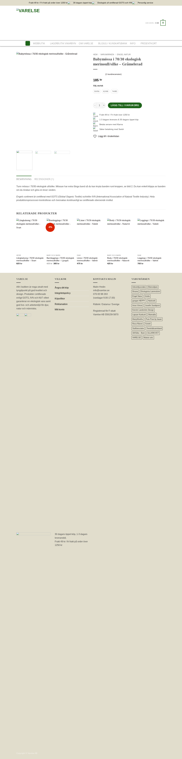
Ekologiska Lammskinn (150, 291)
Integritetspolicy (63, 293)
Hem (95, 54)
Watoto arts (148, 338)
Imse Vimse (137, 305)
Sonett (148, 324)
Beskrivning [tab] (24, 179)
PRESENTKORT (149, 43)
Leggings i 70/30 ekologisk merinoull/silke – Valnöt (149, 259)
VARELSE (136, 338)
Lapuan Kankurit (139, 315)
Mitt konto (59, 309)
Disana (135, 291)
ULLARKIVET (153, 333)
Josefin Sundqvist (152, 305)
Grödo (147, 296)
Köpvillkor (60, 298)
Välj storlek (98, 86)
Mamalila (152, 315)
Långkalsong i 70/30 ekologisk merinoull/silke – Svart (30, 259)
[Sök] (27, 43)
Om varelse (86, 43)
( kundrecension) (113, 74)
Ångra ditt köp (62, 287)
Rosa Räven (137, 324)
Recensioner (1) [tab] (44, 179)
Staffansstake (138, 328)
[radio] (97, 91)
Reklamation (61, 304)
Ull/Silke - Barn (138, 333)
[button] (155, 23)
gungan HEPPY (138, 301)
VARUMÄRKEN (107, 54)
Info (133, 43)
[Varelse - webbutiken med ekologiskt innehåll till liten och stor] (66, 22)
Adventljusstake (139, 287)
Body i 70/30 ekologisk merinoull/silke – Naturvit (118, 259)
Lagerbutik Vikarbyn (63, 43)
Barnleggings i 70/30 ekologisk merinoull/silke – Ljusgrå (60, 259)
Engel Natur (124, 54)
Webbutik (39, 43)
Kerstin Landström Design (143, 310)
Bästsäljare (153, 287)
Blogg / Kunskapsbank (112, 43)
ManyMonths (137, 319)
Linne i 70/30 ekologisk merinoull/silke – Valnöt (87, 259)
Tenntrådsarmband (154, 328)
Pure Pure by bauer (154, 319)
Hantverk (151, 301)
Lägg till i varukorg (125, 105)
